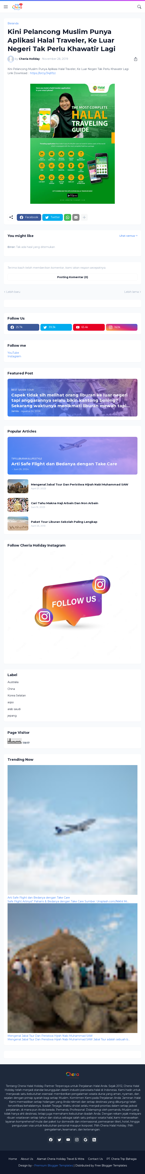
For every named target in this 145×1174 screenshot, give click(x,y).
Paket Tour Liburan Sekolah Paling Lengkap (64, 522)
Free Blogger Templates (111, 1165)
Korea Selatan (17, 695)
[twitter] (59, 1139)
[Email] (75, 217)
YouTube (13, 352)
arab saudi (14, 709)
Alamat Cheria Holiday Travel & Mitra (60, 1159)
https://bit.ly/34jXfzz (43, 73)
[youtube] (68, 1139)
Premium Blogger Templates (53, 1165)
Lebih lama (131, 292)
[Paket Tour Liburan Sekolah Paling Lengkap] (18, 524)
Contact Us (95, 1159)
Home (12, 1159)
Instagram (14, 356)
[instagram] (76, 1139)
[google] (85, 1139)
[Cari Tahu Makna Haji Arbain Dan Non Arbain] (18, 505)
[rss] (94, 1139)
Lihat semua (127, 235)
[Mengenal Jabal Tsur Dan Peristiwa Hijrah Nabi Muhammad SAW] (18, 486)
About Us (27, 1159)
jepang (12, 715)
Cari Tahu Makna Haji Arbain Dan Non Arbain (64, 503)
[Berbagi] (134, 59)
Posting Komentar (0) (72, 277)
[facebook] (50, 1139)
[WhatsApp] (67, 217)
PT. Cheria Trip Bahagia (121, 1159)
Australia (13, 682)
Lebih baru (13, 292)
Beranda (13, 23)
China (11, 689)
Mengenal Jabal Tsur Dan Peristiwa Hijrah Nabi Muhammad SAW (79, 484)
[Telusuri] (139, 7)
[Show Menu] (6, 7)
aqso (11, 702)
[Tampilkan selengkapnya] (84, 217)
